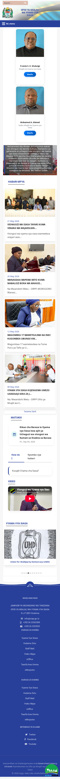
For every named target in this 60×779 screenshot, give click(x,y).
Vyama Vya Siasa (30, 638)
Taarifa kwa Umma (30, 664)
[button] (7, 160)
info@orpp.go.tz (31, 618)
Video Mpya (29, 654)
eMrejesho (30, 670)
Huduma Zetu (29, 643)
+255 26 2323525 (32, 626)
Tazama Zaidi (30, 411)
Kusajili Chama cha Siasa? (25, 470)
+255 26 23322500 (31, 622)
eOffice (30, 659)
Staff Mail (29, 648)
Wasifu (30, 74)
